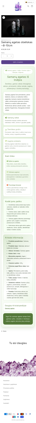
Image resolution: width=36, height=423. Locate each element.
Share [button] (4, 331)
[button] (3, 6)
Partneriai (6, 395)
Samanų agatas (10, 308)
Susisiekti (6, 403)
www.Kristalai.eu (20, 419)
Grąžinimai (6, 399)
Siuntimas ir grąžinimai (10, 384)
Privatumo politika (8, 388)
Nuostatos (6, 380)
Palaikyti (5, 392)
